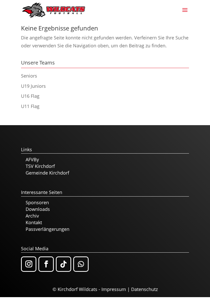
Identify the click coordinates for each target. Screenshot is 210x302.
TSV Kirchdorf (40, 166)
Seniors (29, 76)
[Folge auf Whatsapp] (81, 264)
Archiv (32, 216)
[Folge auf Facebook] (46, 264)
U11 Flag (30, 106)
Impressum (113, 289)
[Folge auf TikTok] (63, 264)
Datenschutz (144, 289)
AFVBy (32, 159)
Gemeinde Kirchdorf (47, 173)
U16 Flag (30, 96)
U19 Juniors (33, 86)
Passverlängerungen (47, 229)
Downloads (38, 209)
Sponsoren (37, 202)
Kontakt (34, 222)
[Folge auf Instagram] (28, 264)
